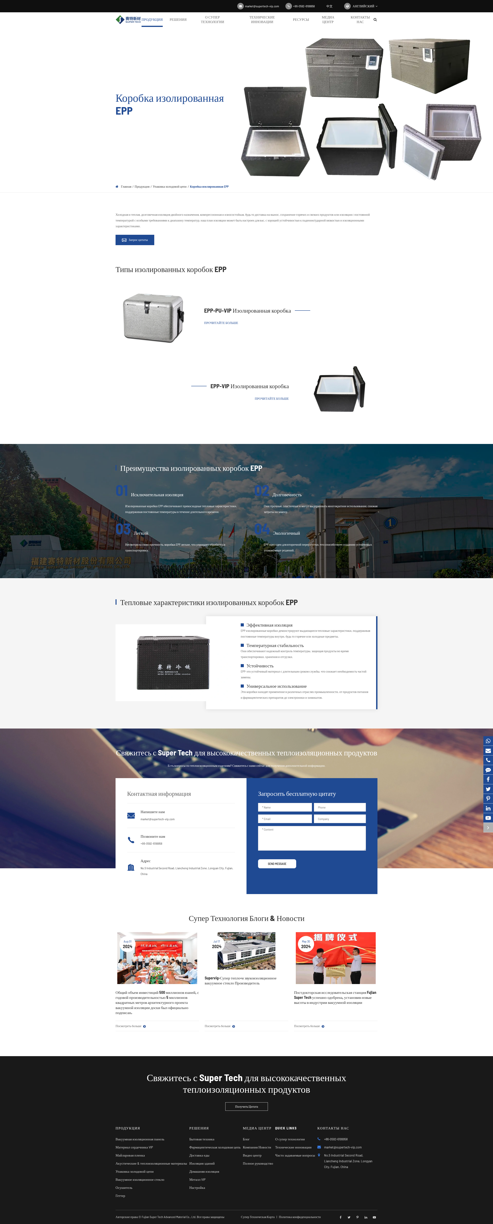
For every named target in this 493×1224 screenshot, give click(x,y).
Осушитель (124, 1187)
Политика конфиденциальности (300, 1217)
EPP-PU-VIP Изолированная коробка (247, 310)
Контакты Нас (360, 19)
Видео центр (252, 1155)
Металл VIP (197, 1179)
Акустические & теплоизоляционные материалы (151, 1163)
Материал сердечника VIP (134, 1147)
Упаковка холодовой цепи (170, 186)
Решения (178, 19)
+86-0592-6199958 (304, 6)
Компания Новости (257, 1147)
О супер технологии (212, 19)
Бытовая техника (201, 1139)
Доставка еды (199, 1155)
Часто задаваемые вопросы (295, 1155)
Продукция (152, 19)
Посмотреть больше (129, 1026)
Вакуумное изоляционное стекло (140, 1179)
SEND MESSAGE (277, 863)
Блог (246, 1139)
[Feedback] (488, 769)
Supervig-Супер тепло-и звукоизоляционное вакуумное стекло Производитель (241, 980)
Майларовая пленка (130, 1155)
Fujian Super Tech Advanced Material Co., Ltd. (169, 1217)
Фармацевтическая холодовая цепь (215, 1147)
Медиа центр (328, 19)
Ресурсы (301, 19)
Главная (126, 186)
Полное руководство (258, 1163)
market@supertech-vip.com (262, 6)
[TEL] (488, 760)
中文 (329, 6)
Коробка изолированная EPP (209, 186)
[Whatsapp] (488, 741)
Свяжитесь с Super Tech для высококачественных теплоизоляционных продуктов (246, 1083)
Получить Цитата (246, 1106)
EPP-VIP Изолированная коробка (249, 385)
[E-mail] (488, 750)
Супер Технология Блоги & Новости (246, 918)
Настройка (197, 1187)
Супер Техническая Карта (258, 1217)
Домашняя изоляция (204, 1171)
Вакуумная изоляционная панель (140, 1139)
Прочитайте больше (221, 323)
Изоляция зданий (202, 1163)
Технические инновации (262, 19)
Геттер (120, 1195)
